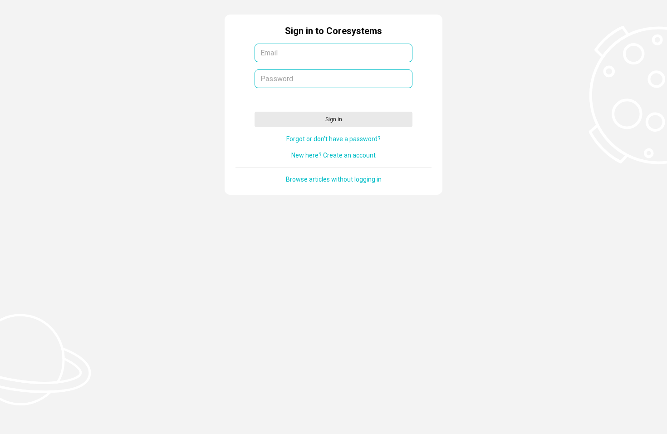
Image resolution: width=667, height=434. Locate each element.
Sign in (333, 119)
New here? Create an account (333, 155)
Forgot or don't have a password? (333, 139)
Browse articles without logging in (334, 179)
